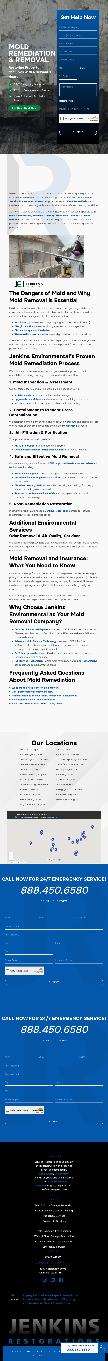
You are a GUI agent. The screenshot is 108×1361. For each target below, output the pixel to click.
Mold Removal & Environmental (54, 1231)
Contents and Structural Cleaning (54, 1210)
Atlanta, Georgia (28, 749)
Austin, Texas (63, 749)
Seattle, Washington (67, 799)
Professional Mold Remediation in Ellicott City (49, 1299)
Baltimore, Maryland (30, 754)
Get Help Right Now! (24, 108)
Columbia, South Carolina (33, 764)
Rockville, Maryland (66, 794)
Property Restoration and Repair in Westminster (50, 1295)
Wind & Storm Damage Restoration (54, 1205)
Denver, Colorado (29, 769)
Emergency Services (54, 1246)
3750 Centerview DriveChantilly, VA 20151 (52, 1270)
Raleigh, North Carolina (69, 789)
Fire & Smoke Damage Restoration (54, 1241)
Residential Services (54, 1215)
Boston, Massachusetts (69, 754)
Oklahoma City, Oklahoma (33, 784)
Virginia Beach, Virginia (32, 804)
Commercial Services (54, 1221)
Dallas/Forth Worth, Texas (71, 764)
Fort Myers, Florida (66, 769)
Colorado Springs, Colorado (71, 759)
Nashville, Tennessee (31, 779)
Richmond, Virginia (29, 794)
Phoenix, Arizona (28, 789)
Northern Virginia (65, 779)
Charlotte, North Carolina (33, 759)
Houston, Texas (64, 774)
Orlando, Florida (64, 784)
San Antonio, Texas (30, 799)
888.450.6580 (78, 1350)
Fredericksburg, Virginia (32, 774)
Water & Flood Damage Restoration (54, 1236)
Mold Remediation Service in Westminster (47, 1303)
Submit (78, 132)
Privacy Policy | (80, 1353)
